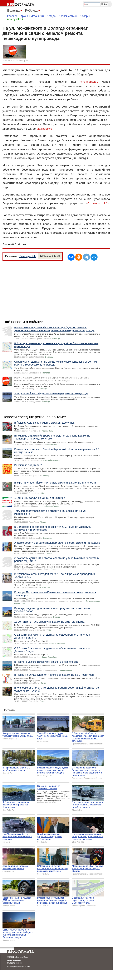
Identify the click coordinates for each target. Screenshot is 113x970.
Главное (12, 16)
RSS (28, 967)
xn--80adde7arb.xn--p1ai (18, 61)
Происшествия (68, 16)
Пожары (85, 16)
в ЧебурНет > (15, 19)
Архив (24, 16)
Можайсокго (44, 128)
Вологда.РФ (27, 256)
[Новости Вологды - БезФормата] (17, 3)
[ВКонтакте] (71, 257)
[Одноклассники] (78, 257)
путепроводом (89, 81)
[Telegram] (86, 257)
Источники (37, 16)
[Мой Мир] (94, 257)
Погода (51, 16)
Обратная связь (14, 961)
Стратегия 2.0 (97, 203)
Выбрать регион (14, 963)
